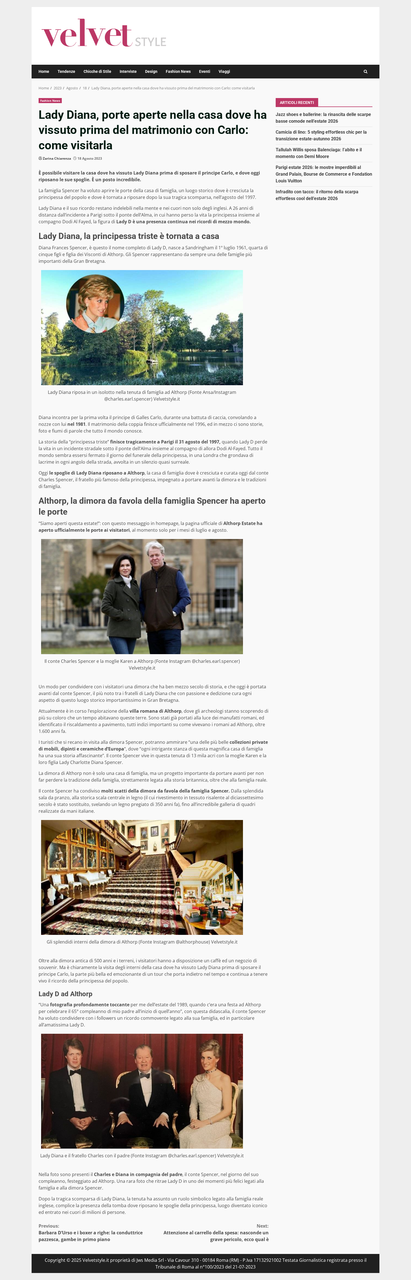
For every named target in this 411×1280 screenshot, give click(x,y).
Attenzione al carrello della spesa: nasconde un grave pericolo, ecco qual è (216, 1232)
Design (151, 71)
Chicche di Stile (97, 71)
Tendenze (66, 71)
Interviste (128, 71)
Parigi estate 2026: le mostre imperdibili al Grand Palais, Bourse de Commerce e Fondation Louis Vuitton (324, 173)
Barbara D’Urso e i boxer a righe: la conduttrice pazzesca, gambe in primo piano (91, 1232)
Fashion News (178, 71)
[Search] (365, 71)
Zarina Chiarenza (57, 158)
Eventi (204, 71)
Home (44, 71)
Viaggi (224, 71)
